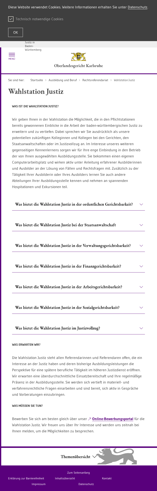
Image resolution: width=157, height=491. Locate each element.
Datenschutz (137, 7)
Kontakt (107, 478)
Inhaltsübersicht (65, 478)
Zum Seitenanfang (78, 472)
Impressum (39, 484)
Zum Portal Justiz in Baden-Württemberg (33, 44)
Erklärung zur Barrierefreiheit (26, 478)
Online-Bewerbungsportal (112, 419)
